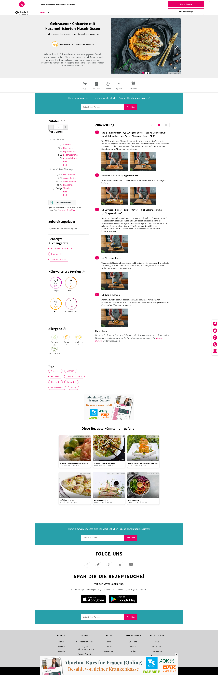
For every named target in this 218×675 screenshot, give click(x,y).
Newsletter (109, 651)
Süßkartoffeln (69, 175)
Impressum (157, 651)
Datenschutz (157, 646)
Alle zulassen (186, 4)
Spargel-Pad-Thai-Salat (104, 463)
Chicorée (67, 144)
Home (61, 642)
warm (73, 388)
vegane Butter (69, 151)
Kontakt (109, 646)
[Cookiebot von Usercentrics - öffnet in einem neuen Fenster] (22, 13)
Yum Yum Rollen (101, 500)
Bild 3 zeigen (148, 73)
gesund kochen (74, 376)
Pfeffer (66, 165)
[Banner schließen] (209, 2)
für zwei (55, 376)
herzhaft (55, 382)
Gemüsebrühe (69, 181)
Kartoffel (71, 382)
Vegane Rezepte (85, 654)
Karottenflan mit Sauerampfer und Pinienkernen (143, 463)
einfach (70, 371)
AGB (157, 642)
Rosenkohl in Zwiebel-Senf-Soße (74, 463)
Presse (133, 646)
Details (42, 12)
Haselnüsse (68, 148)
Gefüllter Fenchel (67, 500)
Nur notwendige (186, 12)
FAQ (109, 642)
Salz (65, 162)
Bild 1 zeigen (143, 73)
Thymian (67, 188)
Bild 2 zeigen (146, 73)
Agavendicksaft (70, 158)
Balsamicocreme (70, 155)
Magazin (61, 651)
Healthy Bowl (133, 500)
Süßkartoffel (57, 388)
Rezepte (61, 646)
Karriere (133, 651)
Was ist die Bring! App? (67, 210)
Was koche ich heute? (85, 642)
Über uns (133, 642)
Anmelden (131, 107)
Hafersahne (68, 185)
